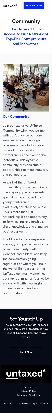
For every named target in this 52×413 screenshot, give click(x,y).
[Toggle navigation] (49, 6)
